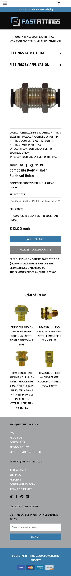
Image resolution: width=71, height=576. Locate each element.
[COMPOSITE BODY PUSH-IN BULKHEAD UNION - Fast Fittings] (35, 98)
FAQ (12, 432)
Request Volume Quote (26, 452)
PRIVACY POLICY (19, 447)
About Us (16, 437)
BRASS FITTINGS (18, 136)
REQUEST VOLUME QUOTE (35, 249)
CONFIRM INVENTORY (22, 484)
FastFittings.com (32, 555)
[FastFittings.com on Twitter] (11, 496)
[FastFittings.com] (35, 20)
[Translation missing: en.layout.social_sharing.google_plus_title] (36, 165)
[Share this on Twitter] (20, 165)
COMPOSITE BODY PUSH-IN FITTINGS (36, 157)
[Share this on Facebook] (26, 165)
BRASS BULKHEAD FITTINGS (46, 132)
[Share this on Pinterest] (31, 165)
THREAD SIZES (18, 470)
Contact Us (17, 442)
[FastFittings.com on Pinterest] (21, 496)
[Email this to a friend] (41, 165)
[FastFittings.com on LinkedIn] (27, 496)
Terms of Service (21, 489)
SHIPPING (15, 474)
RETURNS (15, 479)
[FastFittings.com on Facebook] (16, 496)
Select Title (18, 194)
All (28, 132)
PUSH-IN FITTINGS (31, 144)
